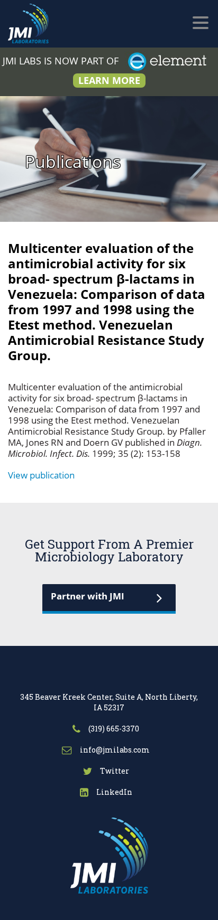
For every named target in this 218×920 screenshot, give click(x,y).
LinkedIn (113, 792)
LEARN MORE (109, 80)
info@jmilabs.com (114, 750)
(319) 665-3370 (113, 729)
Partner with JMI (87, 596)
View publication (41, 475)
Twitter (113, 771)
